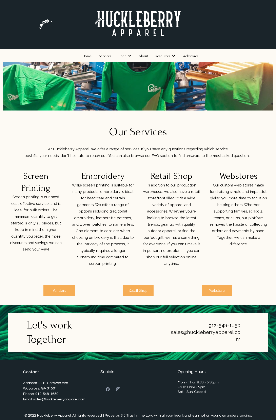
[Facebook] (107, 389)
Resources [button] (163, 56)
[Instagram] (118, 389)
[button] (129, 56)
